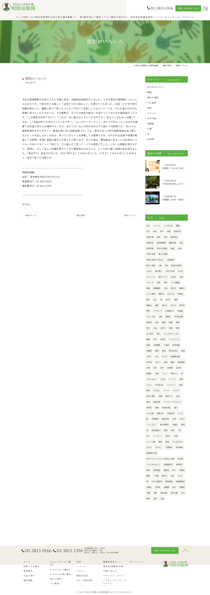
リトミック (150, 277)
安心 (148, 436)
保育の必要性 (176, 265)
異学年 (182, 305)
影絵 (148, 470)
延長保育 (163, 493)
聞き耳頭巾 (164, 424)
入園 (162, 498)
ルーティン (157, 436)
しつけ (180, 413)
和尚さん (174, 373)
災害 (148, 367)
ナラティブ (157, 311)
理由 (172, 362)
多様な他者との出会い (155, 259)
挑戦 (148, 345)
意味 (158, 237)
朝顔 (148, 288)
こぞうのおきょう (153, 464)
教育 (149, 92)
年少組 (149, 362)
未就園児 (170, 259)
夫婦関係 (155, 419)
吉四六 (163, 328)
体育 (158, 282)
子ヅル (180, 475)
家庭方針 (160, 413)
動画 (177, 322)
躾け (176, 407)
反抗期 (170, 367)
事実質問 (181, 362)
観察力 (182, 288)
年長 (165, 237)
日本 (155, 367)
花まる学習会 (162, 248)
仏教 (177, 396)
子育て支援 (150, 254)
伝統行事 (149, 237)
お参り (182, 419)
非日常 (180, 458)
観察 (148, 339)
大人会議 (149, 413)
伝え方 (164, 356)
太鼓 (160, 316)
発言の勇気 (150, 396)
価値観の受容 (151, 453)
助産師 (149, 322)
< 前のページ (30, 215)
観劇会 (166, 470)
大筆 (179, 248)
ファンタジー (151, 424)
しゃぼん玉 (168, 225)
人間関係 (168, 447)
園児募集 (169, 481)
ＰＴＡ (166, 390)
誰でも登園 (163, 254)
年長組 (180, 311)
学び (183, 493)
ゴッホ (149, 385)
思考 (172, 430)
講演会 (168, 316)
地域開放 (156, 345)
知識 (165, 430)
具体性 (149, 407)
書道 (172, 248)
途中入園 (174, 493)
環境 (163, 350)
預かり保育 (152, 97)
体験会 (149, 487)
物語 (180, 385)
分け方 (149, 447)
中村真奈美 (178, 316)
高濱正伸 (170, 413)
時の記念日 (173, 350)
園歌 (148, 475)
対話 (165, 288)
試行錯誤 (179, 447)
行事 (149, 128)
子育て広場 (170, 271)
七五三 (163, 379)
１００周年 (150, 294)
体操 (154, 231)
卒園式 (175, 424)
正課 (183, 350)
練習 (157, 305)
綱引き (164, 305)
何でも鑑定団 (157, 481)
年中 (161, 231)
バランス (149, 282)
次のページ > (130, 215)
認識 (181, 379)
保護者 (149, 350)
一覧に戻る (80, 215)
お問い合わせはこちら (188, 8)
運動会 (149, 305)
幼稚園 (166, 487)
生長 (172, 475)
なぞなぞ (170, 294)
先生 (155, 328)
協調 (157, 373)
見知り (168, 436)
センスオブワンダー (172, 333)
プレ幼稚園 (175, 282)
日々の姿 (26, 204)
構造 (160, 441)
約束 (176, 436)
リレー (164, 373)
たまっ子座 (150, 316)
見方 (148, 328)
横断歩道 (172, 242)
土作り (168, 299)
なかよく (158, 447)
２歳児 (166, 345)
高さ (155, 299)
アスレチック (174, 339)
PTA (148, 231)
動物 (148, 390)
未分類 (150, 139)
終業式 (182, 470)
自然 (155, 498)
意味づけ (169, 396)
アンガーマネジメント (172, 402)
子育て (149, 356)
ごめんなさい (151, 379)
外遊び (163, 339)
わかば (180, 271)
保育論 (150, 123)
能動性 (149, 373)
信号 (181, 242)
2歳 (166, 265)
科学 (155, 339)
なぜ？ (157, 362)
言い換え (149, 333)
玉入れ (173, 305)
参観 (160, 396)
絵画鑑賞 (156, 288)
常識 (157, 407)
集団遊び (174, 237)
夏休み (164, 475)
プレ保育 (151, 102)
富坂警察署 (161, 242)
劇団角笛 (156, 470)
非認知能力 (156, 430)
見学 (149, 107)
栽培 (165, 282)
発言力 (173, 288)
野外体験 (149, 248)
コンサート (171, 385)
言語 (174, 419)
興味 (177, 328)
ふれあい (156, 390)
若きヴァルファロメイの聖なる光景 (160, 458)
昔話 (170, 328)
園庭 (177, 225)
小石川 (149, 271)
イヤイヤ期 (150, 441)
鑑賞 (163, 322)
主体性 (178, 367)
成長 (148, 498)
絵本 (157, 322)
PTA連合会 (159, 385)
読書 (170, 322)
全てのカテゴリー (156, 86)
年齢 (155, 493)
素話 (167, 441)
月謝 (148, 493)
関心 (158, 333)
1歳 (160, 265)
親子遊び (158, 271)
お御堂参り (169, 311)
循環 (176, 299)
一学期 (156, 475)
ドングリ (172, 379)
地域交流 (177, 231)
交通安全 (149, 242)
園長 (183, 424)
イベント (151, 113)
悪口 (148, 402)
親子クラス (163, 277)
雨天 (148, 311)
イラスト (175, 390)
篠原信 (161, 294)
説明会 (182, 487)
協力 (162, 367)
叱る (157, 356)
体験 (168, 231)
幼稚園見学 (168, 464)
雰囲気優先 (166, 407)
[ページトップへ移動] (186, 550)
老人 (174, 470)
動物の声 (165, 419)
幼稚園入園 (175, 356)
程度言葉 (156, 402)
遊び (174, 487)
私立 (148, 225)
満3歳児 (179, 464)
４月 (179, 430)
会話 (165, 362)
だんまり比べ (177, 441)
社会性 (173, 277)
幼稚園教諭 (180, 481)
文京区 (157, 487)
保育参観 (175, 345)
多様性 (180, 294)
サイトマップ (136, 561)
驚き (148, 299)
